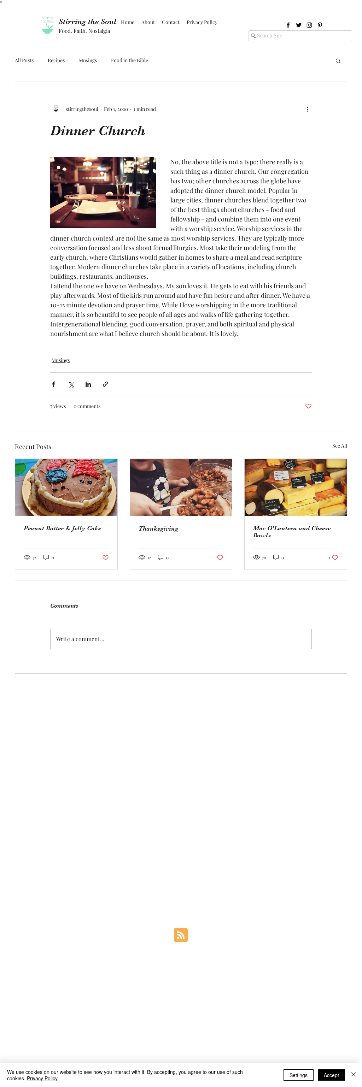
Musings (88, 60)
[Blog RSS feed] (181, 935)
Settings (299, 1075)
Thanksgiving (158, 528)
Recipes (56, 60)
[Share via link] (105, 384)
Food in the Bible (129, 60)
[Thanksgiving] (181, 487)
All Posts (24, 60)
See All (339, 445)
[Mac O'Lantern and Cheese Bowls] (296, 487)
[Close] (353, 1075)
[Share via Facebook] (53, 384)
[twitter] (298, 25)
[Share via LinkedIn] (88, 384)
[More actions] (307, 109)
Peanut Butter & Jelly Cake (62, 528)
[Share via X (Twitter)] (71, 384)
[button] (338, 60)
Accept (331, 1075)
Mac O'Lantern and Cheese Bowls (292, 532)
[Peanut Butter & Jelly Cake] (66, 487)
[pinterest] (319, 25)
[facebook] (288, 25)
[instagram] (309, 25)
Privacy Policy (42, 1078)
